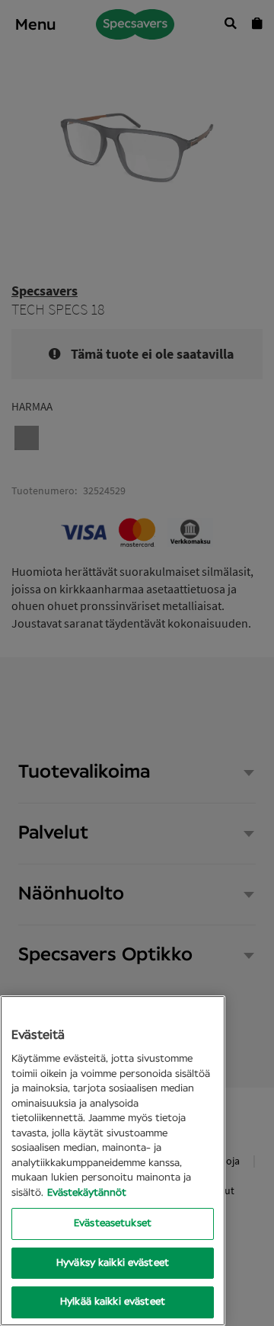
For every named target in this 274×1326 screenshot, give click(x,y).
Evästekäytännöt (86, 1193)
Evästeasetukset (112, 1224)
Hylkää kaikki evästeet (112, 1302)
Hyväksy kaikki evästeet (112, 1263)
